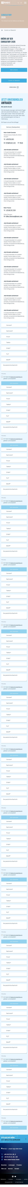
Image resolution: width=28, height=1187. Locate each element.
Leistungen (11, 1165)
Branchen (4, 1165)
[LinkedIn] (12, 1176)
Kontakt (17, 1168)
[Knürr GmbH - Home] (8, 3)
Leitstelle (26, 1179)
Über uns (3, 1168)
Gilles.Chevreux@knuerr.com (14, 216)
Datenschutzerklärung (16, 377)
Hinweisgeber (18, 1179)
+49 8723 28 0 (10, 139)
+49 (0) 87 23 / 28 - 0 (10, 1154)
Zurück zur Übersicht (10, 30)
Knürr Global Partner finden (11, 1159)
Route (21, 143)
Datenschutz (3, 1179)
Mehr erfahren (14, 70)
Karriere (10, 1168)
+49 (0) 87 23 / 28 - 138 (11, 1157)
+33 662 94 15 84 (11, 210)
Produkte (19, 1165)
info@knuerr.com (11, 143)
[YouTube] (15, 1176)
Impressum (10, 1179)
